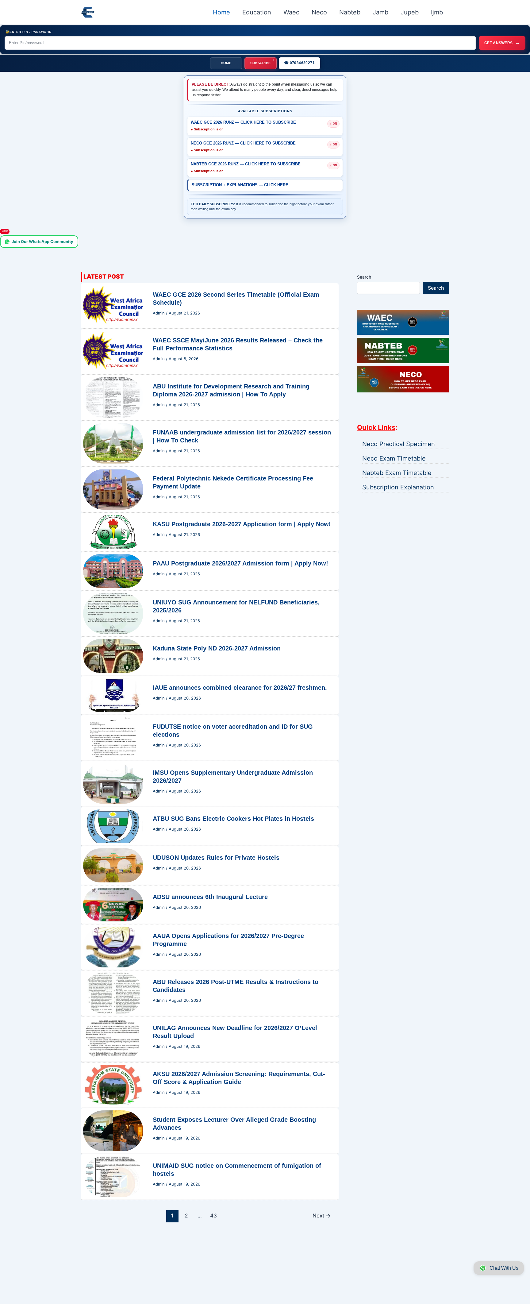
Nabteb (349, 12)
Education (256, 12)
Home (221, 12)
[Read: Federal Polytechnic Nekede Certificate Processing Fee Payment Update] (113, 489)
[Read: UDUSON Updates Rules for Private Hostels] (113, 865)
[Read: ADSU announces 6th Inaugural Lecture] (113, 904)
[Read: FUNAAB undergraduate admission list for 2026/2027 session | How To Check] (113, 443)
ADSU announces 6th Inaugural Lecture (210, 896)
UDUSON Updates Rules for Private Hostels (216, 857)
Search (364, 277)
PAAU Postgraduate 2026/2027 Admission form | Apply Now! (240, 563)
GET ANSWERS (502, 42)
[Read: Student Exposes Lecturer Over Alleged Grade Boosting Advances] (113, 1130)
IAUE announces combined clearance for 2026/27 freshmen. (240, 687)
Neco (319, 12)
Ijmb (437, 12)
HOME (226, 63)
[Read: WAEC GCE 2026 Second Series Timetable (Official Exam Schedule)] (113, 305)
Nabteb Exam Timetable (397, 472)
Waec (291, 12)
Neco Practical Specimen (398, 444)
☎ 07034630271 (299, 63)
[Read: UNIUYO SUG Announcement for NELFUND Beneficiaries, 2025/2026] (113, 613)
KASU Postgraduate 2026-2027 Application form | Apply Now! (242, 524)
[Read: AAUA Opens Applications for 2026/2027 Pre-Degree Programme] (113, 946)
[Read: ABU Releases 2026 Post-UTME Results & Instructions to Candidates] (113, 993)
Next (322, 1215)
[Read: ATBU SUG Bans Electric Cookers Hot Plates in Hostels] (113, 826)
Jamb (380, 12)
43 (213, 1215)
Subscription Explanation (398, 487)
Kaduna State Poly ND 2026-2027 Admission (217, 648)
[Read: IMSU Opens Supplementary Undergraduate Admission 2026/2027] (113, 783)
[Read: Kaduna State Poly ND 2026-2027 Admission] (113, 656)
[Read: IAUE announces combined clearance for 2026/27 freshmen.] (113, 695)
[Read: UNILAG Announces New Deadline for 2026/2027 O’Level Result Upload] (113, 1038)
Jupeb (410, 12)
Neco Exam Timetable (394, 458)
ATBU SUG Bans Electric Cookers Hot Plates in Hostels (233, 818)
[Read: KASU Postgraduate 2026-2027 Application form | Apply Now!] (113, 531)
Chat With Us (504, 1268)
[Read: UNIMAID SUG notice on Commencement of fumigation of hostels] (113, 1176)
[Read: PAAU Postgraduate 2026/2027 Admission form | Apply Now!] (113, 570)
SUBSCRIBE (260, 63)
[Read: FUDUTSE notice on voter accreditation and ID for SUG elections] (113, 737)
